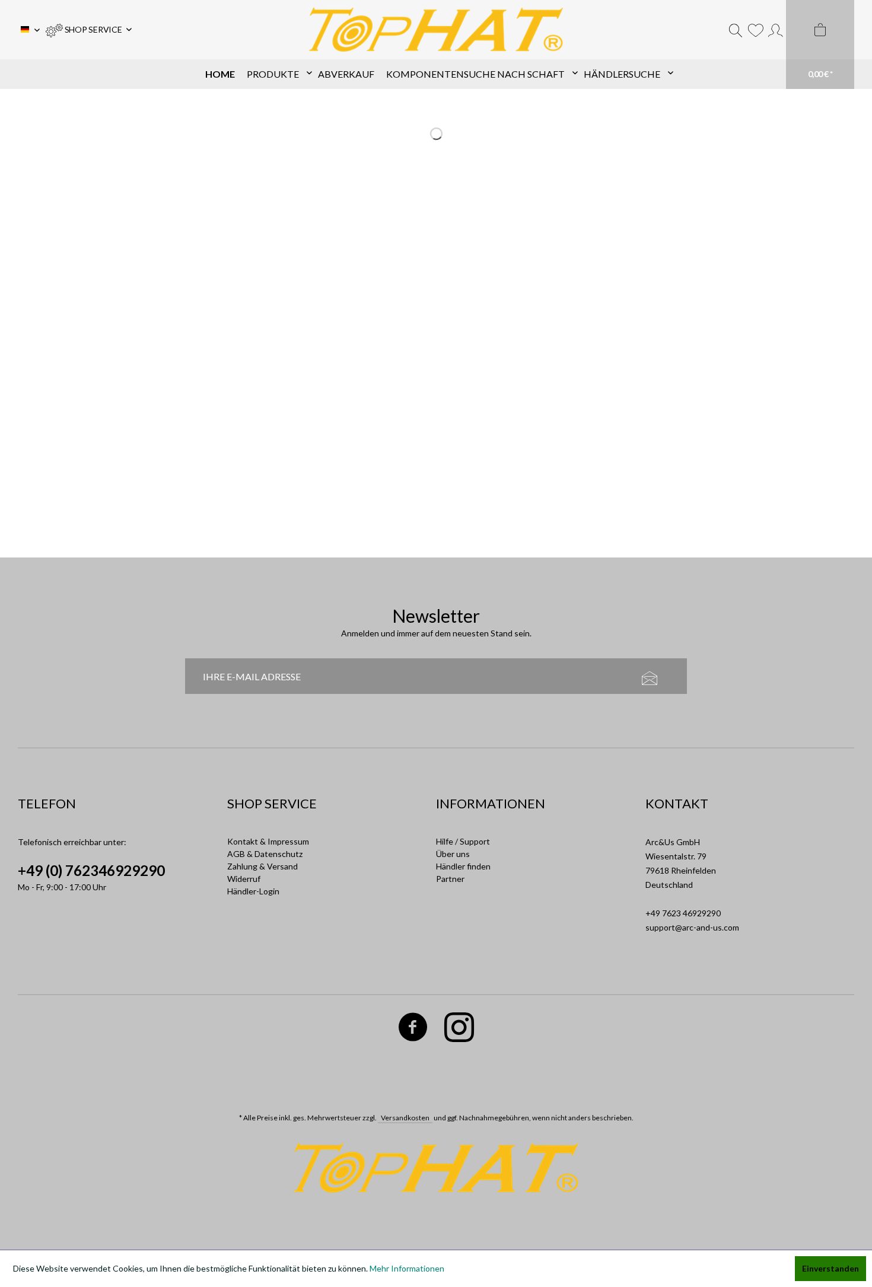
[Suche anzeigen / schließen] (735, 29)
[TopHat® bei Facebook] (413, 1029)
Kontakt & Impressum (268, 841)
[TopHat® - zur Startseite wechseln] (436, 30)
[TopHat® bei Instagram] (459, 1029)
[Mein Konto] (775, 29)
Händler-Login (253, 891)
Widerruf (243, 879)
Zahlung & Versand (262, 866)
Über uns (453, 854)
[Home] (220, 74)
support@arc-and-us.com (692, 927)
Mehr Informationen (407, 1268)
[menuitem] (89, 29)
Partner (450, 879)
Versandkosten (405, 1117)
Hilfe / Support (463, 841)
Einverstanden (830, 1268)
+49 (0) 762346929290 (91, 870)
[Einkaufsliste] (755, 29)
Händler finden (463, 866)
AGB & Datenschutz (265, 854)
